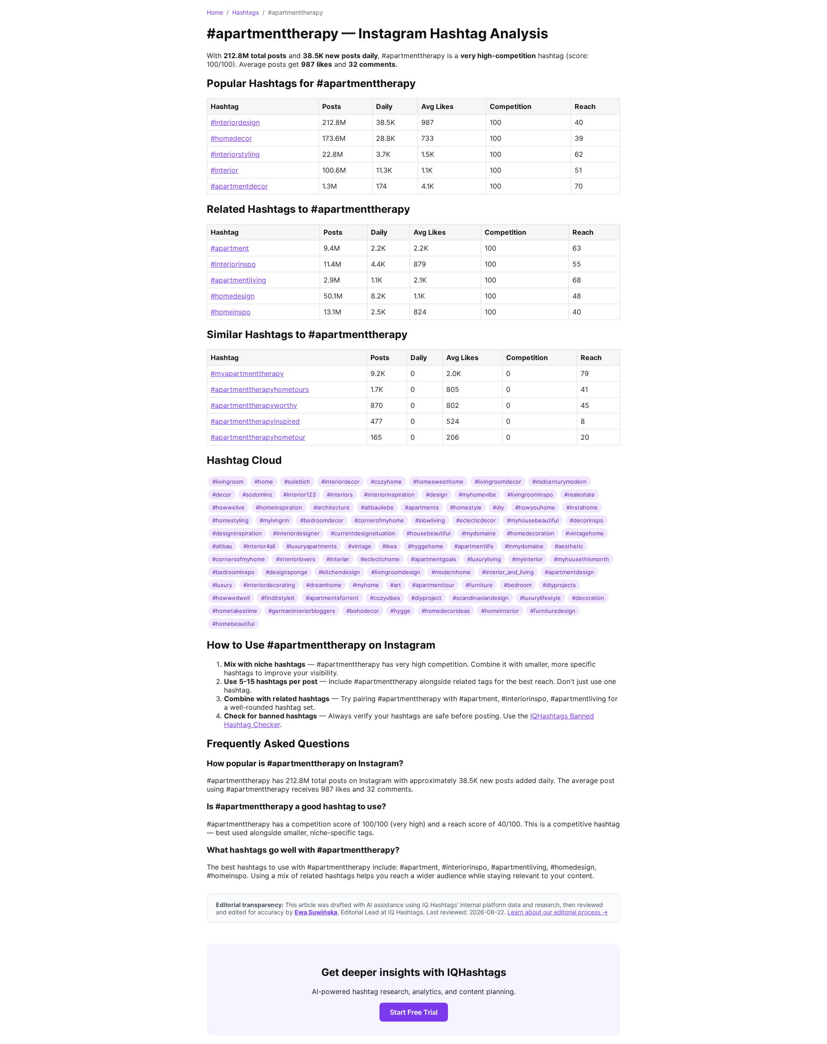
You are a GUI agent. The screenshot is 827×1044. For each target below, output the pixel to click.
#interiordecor (340, 481)
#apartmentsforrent (332, 597)
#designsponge (287, 572)
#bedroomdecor (321, 520)
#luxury (222, 584)
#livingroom (227, 481)
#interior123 (299, 494)
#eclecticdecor (476, 520)
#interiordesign (235, 122)
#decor (221, 494)
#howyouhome (535, 507)
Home (215, 12)
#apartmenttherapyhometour (258, 437)
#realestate (579, 494)
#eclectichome (380, 559)
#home (264, 481)
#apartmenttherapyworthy (254, 405)
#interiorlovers (295, 559)
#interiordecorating (269, 584)
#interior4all (259, 546)
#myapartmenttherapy (247, 373)
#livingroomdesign (395, 572)
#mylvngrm (274, 520)
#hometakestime (234, 610)
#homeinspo (231, 312)
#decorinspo (586, 520)
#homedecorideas (446, 610)
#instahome (582, 507)
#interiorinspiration (389, 494)
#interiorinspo (233, 264)
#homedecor (231, 138)
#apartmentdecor (239, 186)
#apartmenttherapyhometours (260, 389)
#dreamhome (324, 584)
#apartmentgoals (433, 559)
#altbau (222, 546)
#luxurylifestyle (540, 597)
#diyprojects (559, 584)
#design (437, 494)
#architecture (332, 507)
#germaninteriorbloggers (301, 610)
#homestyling (230, 520)
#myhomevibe (477, 494)
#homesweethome (438, 481)
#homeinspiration (279, 507)
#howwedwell (231, 597)
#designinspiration (237, 533)
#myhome (366, 584)
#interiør (337, 559)
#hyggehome (425, 546)
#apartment (230, 248)
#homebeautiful (233, 623)
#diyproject (426, 597)
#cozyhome (386, 481)
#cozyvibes (385, 597)
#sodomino (257, 494)
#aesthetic (569, 546)
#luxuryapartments (311, 546)
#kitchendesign (339, 572)
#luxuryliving (484, 559)
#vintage (359, 546)
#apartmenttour (433, 584)
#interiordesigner (296, 533)
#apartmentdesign (569, 572)
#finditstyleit (278, 597)
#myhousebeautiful (533, 520)
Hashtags (245, 12)
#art (395, 584)
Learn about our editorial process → (557, 912)
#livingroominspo (530, 494)
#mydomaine (479, 533)
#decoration (588, 597)
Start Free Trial (414, 1012)
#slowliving (430, 520)
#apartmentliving (238, 280)
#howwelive (228, 507)
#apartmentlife (474, 546)
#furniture (479, 584)
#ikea (389, 546)
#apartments (422, 507)
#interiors (340, 494)
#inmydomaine (524, 546)
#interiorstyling (235, 154)
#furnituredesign (552, 610)
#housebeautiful (429, 533)
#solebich (297, 481)
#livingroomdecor (498, 481)
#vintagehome (585, 533)
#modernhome (451, 572)
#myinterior (527, 559)
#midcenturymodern (559, 481)
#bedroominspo (233, 572)
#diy (498, 507)
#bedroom (518, 584)
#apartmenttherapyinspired (255, 421)
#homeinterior (500, 610)
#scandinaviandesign (481, 597)
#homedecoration (530, 533)
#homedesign (233, 296)
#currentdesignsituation (363, 533)
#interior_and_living (508, 572)
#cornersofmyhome (238, 559)
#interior (224, 170)
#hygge (400, 610)
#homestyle (466, 507)
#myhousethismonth (581, 559)
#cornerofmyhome (379, 520)
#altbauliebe (377, 507)
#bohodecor (362, 610)
